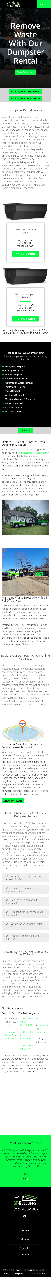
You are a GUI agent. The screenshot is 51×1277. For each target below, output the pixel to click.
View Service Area (13, 800)
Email (31, 1273)
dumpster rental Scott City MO (34, 452)
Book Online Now (25, 72)
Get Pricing (25, 430)
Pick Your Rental (25, 254)
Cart (44, 1273)
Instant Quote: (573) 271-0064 (25, 98)
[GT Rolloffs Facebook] (25, 1216)
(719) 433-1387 (25, 1209)
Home (25, 1230)
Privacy (25, 1254)
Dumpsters (18, 1273)
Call (5, 1273)
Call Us (44, 4)
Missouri (25, 1239)
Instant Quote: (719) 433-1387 (25, 91)
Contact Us (25, 1248)
